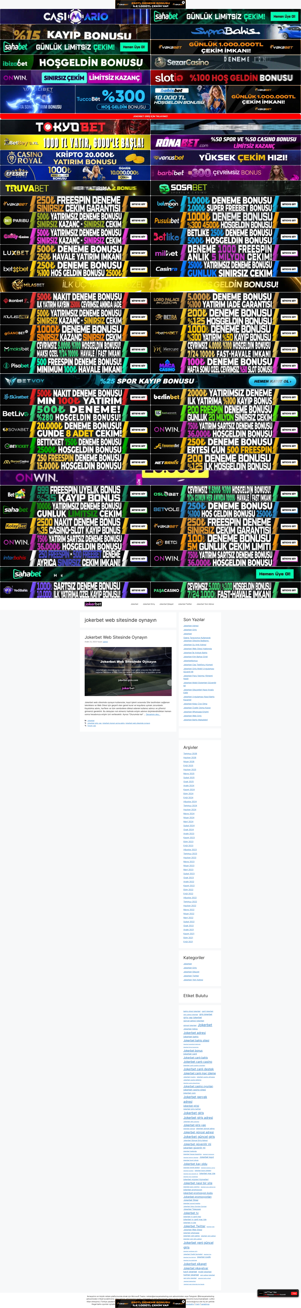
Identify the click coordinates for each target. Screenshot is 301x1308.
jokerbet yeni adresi (208, 1236)
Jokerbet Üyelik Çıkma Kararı (197, 708)
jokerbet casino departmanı (191, 1083)
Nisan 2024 (188, 817)
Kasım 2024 (189, 789)
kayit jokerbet (190, 1271)
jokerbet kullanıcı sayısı (208, 1168)
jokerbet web (210, 1226)
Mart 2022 (188, 917)
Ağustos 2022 (190, 897)
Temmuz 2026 (190, 753)
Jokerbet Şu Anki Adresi (194, 645)
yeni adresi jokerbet (207, 1275)
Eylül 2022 (188, 893)
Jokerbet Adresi (190, 626)
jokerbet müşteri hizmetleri (195, 1179)
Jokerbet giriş (193, 1113)
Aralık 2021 (188, 930)
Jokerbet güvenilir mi (197, 1144)
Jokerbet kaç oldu (195, 1164)
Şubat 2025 (188, 777)
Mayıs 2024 (188, 813)
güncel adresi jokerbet (193, 1021)
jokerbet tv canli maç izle (194, 1219)
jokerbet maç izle (207, 1173)
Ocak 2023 (188, 877)
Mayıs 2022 (188, 909)
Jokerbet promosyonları (197, 1196)
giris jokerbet (205, 1014)
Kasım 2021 (188, 934)
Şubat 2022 (188, 921)
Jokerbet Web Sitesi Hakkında (197, 649)
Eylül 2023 (188, 845)
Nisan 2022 (188, 913)
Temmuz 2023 (190, 853)
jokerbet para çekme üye (208, 1187)
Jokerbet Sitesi (190, 1200)
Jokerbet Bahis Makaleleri (195, 720)
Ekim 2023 (188, 841)
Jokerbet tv (191, 1213)
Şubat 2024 (189, 825)
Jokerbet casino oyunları (198, 1086)
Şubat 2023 (189, 873)
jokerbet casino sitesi (194, 1089)
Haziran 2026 (189, 757)
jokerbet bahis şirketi (204, 1278)
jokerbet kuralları (188, 1170)
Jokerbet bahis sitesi (196, 1040)
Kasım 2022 (189, 885)
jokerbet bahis (190, 1036)
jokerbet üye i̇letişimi (189, 1257)
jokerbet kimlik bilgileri (191, 1168)
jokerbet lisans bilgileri (203, 1170)
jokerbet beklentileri (189, 1281)
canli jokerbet (207, 1011)
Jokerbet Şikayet (166, 604)
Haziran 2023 (189, 857)
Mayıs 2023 (188, 861)
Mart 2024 (188, 821)
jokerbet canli (190, 1054)
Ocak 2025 (188, 781)
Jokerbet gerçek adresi (195, 1099)
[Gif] (150, 284)
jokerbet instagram (208, 1154)
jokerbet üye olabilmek (190, 1260)
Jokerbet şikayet (195, 1264)
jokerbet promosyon (192, 1190)
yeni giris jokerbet (190, 1278)
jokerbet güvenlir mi (194, 1147)
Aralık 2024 (188, 785)
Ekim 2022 (188, 889)
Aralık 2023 (188, 833)
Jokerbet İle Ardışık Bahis (195, 653)
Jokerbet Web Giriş (192, 716)
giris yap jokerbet (192, 1017)
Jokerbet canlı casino (197, 1061)
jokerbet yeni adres (191, 1236)
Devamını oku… (153, 714)
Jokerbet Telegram (192, 1209)
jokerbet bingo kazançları (191, 1047)
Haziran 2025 (189, 769)
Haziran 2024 (189, 809)
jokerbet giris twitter (192, 1109)
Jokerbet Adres (190, 1029)
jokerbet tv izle (189, 1222)
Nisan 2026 (188, 761)
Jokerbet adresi (194, 1033)
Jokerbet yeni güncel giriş (198, 1245)
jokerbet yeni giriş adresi (192, 1239)
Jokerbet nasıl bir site (197, 1183)
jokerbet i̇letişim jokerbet (190, 1157)
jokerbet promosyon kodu (198, 1192)
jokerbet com (189, 1093)
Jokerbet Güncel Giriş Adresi (195, 1140)
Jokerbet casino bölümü (192, 1080)
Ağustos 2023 (190, 849)
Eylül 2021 (188, 942)
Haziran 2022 (189, 905)
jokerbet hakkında (190, 1151)
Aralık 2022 (188, 881)
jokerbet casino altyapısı (206, 1077)
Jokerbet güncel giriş (199, 1136)
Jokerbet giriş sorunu (191, 1121)
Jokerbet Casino (189, 1077)
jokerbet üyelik (204, 1257)
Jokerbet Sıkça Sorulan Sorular (195, 1206)
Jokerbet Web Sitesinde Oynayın (116, 637)
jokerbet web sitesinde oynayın (138, 723)
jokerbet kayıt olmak (190, 1160)
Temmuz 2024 (190, 805)
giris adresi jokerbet (190, 1014)
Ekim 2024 (188, 793)
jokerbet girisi (191, 1105)
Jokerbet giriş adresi (198, 1117)
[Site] (75, 204)
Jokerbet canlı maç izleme (199, 1073)
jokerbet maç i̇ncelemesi (190, 1176)
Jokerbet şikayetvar (195, 1268)
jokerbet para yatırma (191, 1187)
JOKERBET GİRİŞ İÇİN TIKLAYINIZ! (150, 116)
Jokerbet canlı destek (198, 1069)
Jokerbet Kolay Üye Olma (195, 704)
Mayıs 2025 (188, 773)
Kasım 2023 (189, 837)
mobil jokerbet (205, 1272)
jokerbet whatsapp (191, 1233)
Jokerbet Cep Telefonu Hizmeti (198, 665)
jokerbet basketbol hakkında (191, 1044)
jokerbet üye (207, 1254)
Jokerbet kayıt (207, 1157)
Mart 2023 (188, 869)
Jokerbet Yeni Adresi (205, 604)
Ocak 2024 (188, 829)
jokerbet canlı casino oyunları (194, 1065)
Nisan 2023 (188, 865)
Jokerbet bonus (193, 1050)
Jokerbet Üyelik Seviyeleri (193, 1254)
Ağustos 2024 (190, 801)
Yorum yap (91, 726)
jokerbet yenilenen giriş (190, 1251)
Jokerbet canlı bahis (195, 1057)
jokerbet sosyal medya (191, 1203)
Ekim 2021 (188, 938)
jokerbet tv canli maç (192, 1216)
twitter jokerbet (191, 1275)
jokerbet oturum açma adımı (114, 723)
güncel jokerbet (190, 1025)
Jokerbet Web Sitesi (192, 1230)
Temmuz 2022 (190, 901)
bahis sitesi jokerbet (192, 1011)
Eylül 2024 (188, 797)
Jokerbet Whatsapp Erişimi (196, 712)
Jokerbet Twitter (185, 604)
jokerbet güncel (189, 1129)
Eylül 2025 (188, 765)
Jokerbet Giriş (149, 604)
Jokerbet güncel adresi (198, 1132)
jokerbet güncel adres (205, 1128)
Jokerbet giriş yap (94, 723)
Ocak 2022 (188, 925)
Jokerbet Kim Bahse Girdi (195, 657)
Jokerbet (134, 604)
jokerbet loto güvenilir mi (190, 1174)
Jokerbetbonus (190, 661)
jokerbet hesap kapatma (192, 1154)
